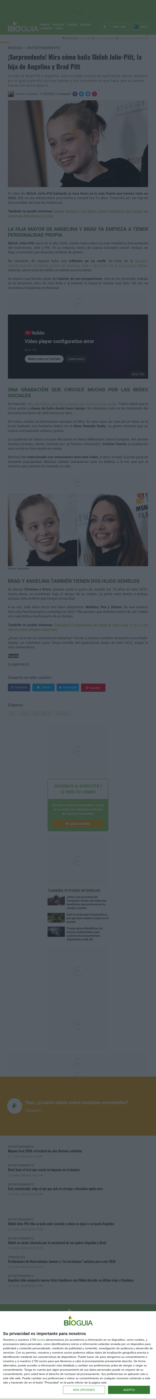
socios (41, 1339)
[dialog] (78, 1355)
